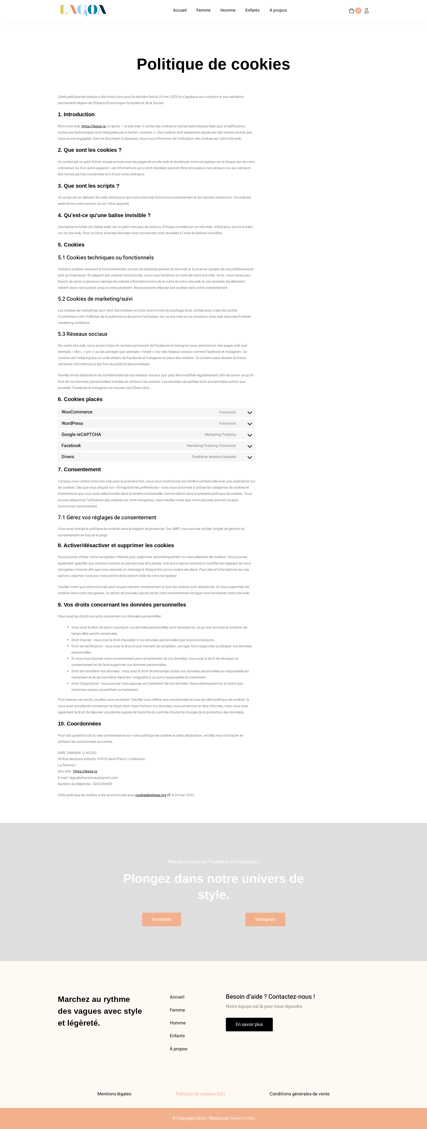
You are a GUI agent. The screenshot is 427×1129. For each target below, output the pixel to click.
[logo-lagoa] (82, 5)
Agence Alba (243, 1118)
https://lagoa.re (94, 126)
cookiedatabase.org (150, 795)
